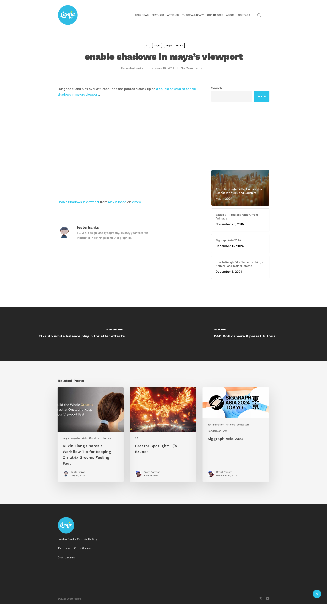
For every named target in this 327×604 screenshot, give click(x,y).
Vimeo (136, 202)
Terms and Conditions (74, 548)
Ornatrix (94, 438)
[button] (268, 15)
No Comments (192, 68)
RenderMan (214, 430)
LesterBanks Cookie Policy (77, 539)
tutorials (106, 438)
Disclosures (66, 557)
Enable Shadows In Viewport (78, 202)
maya (157, 45)
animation (218, 424)
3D (147, 45)
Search (216, 88)
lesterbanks (134, 68)
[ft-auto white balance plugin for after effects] (82, 334)
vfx (225, 430)
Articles (230, 424)
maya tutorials (174, 45)
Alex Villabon (117, 202)
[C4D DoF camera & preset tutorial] (245, 334)
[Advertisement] (240, 136)
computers (243, 424)
